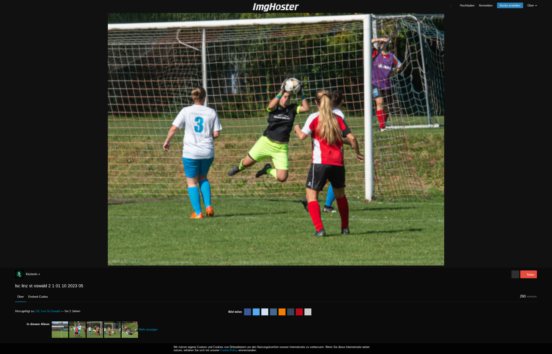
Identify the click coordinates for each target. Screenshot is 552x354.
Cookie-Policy (229, 350)
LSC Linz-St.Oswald (47, 311)
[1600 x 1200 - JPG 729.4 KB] (515, 274)
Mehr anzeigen (148, 329)
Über (20, 296)
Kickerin (31, 274)
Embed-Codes (38, 296)
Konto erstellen (510, 5)
